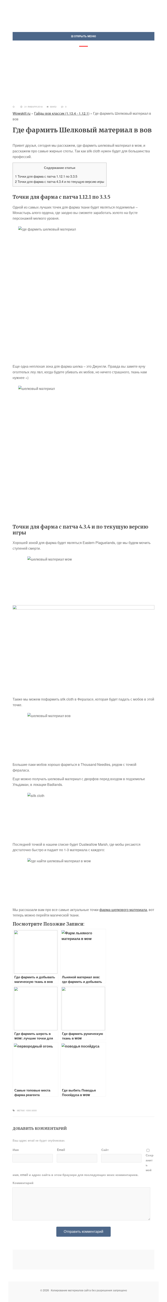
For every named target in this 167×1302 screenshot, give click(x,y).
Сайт (105, 1149)
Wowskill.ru (21, 113)
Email (61, 1149)
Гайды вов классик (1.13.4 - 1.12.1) (61, 113)
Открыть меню (84, 36)
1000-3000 (31, 1110)
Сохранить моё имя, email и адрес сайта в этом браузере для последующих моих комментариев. (83, 1165)
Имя (16, 1149)
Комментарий (23, 1183)
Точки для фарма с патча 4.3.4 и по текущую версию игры (59, 181)
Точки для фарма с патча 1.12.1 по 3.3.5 (46, 176)
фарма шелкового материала (123, 909)
